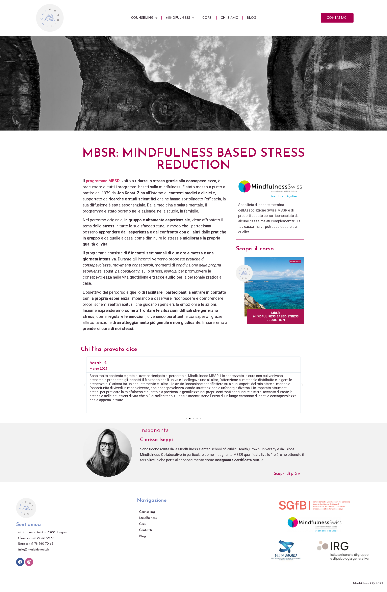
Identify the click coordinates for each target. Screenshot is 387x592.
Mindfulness (178, 18)
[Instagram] (29, 562)
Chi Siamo (229, 18)
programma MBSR (103, 180)
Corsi (207, 18)
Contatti (145, 530)
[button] (186, 418)
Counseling (142, 18)
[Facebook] (20, 562)
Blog (251, 18)
